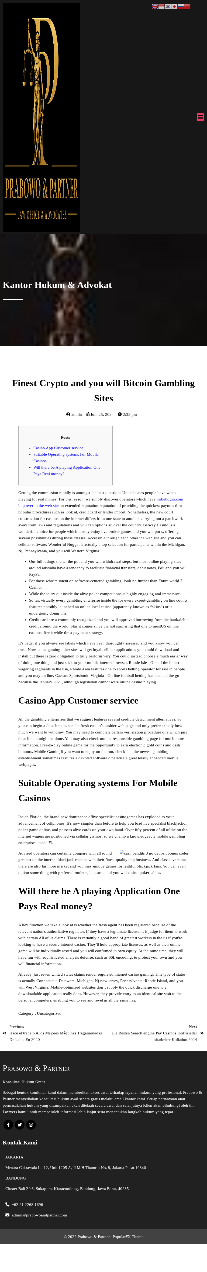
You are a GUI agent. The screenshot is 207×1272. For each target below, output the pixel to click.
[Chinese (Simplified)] (187, 6)
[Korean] (168, 6)
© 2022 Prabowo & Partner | (88, 1237)
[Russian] (181, 6)
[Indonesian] (161, 6)
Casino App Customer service (58, 448)
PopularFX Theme (128, 1237)
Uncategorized (49, 1013)
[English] (155, 6)
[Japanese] (174, 6)
